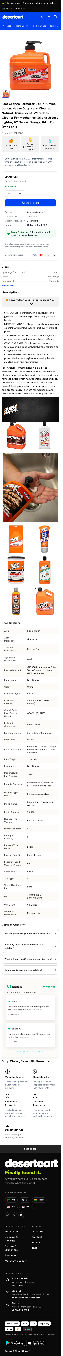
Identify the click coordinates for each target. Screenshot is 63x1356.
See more (8, 285)
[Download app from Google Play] (15, 1343)
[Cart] (55, 16)
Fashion (54, 26)
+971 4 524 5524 (20, 1310)
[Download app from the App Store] (36, 1343)
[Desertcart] (12, 17)
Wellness (6, 26)
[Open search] (42, 16)
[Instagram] (7, 1215)
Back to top (30, 1148)
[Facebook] (21, 1215)
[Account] (49, 16)
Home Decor (21, 26)
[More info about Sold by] (44, 212)
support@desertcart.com (26, 1297)
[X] (14, 1215)
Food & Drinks (39, 26)
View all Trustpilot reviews (30, 1051)
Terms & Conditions (18, 1351)
